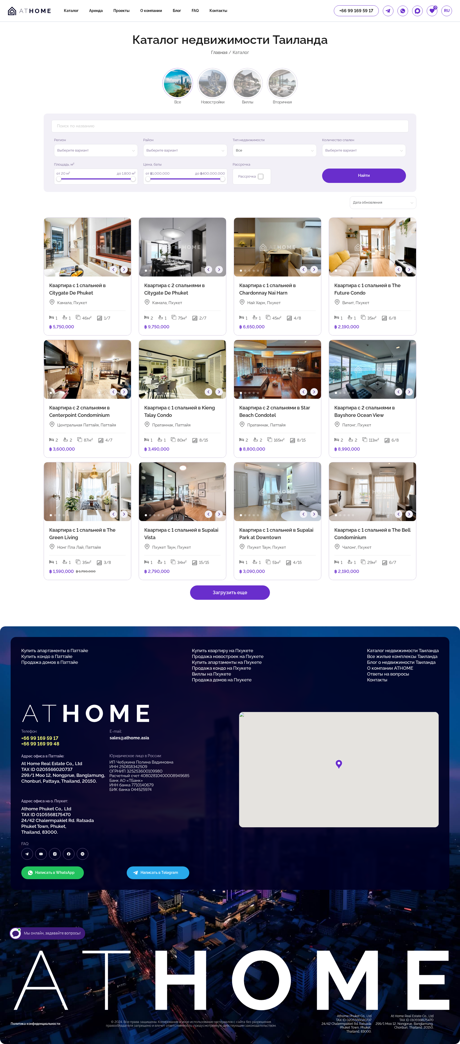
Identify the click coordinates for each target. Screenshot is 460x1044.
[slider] (58, 179)
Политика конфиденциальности (35, 1024)
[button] (51, 271)
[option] (87, 247)
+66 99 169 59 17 (39, 738)
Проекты (121, 11)
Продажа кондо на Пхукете (221, 668)
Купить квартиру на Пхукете (222, 650)
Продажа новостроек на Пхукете (228, 656)
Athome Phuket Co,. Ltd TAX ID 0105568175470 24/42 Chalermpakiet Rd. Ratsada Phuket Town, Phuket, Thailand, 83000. (57, 820)
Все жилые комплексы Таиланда (402, 656)
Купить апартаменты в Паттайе (54, 650)
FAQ (195, 11)
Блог (177, 11)
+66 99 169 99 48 (40, 744)
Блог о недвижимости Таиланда (401, 662)
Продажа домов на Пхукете (222, 679)
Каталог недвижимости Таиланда (403, 650)
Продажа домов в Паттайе (49, 662)
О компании (151, 11)
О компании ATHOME (390, 668)
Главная (219, 52)
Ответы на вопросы (388, 674)
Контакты (218, 11)
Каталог (71, 11)
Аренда (96, 11)
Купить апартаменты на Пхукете (227, 662)
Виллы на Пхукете (211, 674)
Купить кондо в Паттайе (46, 656)
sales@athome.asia (129, 737)
